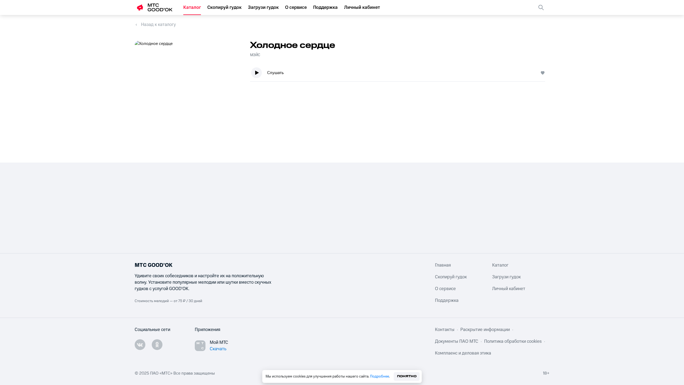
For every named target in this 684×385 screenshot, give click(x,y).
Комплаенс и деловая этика (463, 353)
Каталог (192, 7)
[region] (399, 74)
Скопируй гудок (224, 7)
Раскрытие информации (485, 329)
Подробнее (379, 376)
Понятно (407, 376)
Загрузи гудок (263, 7)
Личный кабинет (362, 7)
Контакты (444, 329)
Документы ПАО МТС (456, 341)
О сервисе (296, 7)
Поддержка (325, 7)
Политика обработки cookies (513, 341)
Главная (443, 265)
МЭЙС (255, 55)
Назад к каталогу (158, 24)
